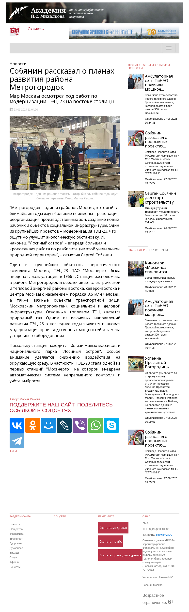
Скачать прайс (110, 541)
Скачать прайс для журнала (120, 555)
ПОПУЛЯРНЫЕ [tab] (159, 250)
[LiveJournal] (64, 425)
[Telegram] (17, 440)
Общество (16, 529)
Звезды (14, 552)
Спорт (13, 557)
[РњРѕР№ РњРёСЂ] (48, 425)
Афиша (14, 562)
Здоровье (16, 543)
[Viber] (80, 425)
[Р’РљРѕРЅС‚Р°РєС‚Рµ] (17, 425)
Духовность (17, 548)
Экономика (16, 533)
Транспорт (16, 538)
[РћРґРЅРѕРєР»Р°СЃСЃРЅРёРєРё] (32, 425)
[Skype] (111, 425)
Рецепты (15, 566)
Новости (15, 524)
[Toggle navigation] (168, 48)
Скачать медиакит (113, 527)
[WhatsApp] (95, 425)
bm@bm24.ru (164, 534)
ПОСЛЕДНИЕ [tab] (138, 250)
